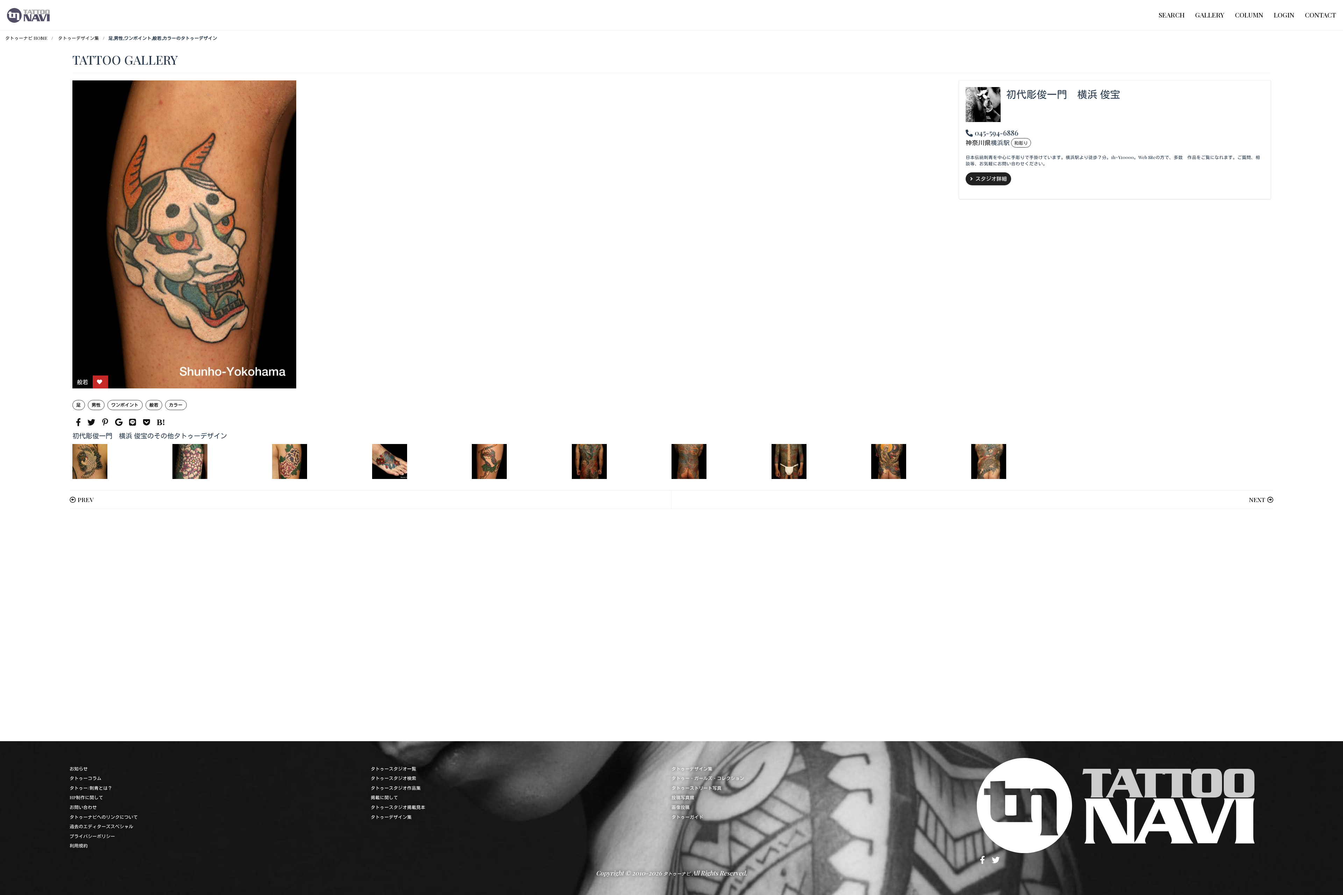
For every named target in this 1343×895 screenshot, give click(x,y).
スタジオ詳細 (991, 178)
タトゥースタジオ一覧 (393, 769)
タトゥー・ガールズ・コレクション (708, 778)
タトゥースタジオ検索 (393, 778)
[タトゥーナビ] (28, 15)
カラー (176, 405)
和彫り (1021, 143)
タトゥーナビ (676, 873)
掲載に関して (384, 797)
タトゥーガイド (687, 817)
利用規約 (79, 846)
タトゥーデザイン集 (78, 38)
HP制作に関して (86, 797)
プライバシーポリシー (92, 836)
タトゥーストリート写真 (697, 788)
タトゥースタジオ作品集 (396, 788)
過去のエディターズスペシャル (101, 826)
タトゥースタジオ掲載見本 (398, 807)
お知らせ (79, 769)
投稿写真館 (683, 797)
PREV (85, 499)
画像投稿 (681, 807)
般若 (153, 405)
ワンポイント (124, 405)
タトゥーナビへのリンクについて (104, 817)
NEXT (1257, 499)
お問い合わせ (83, 807)
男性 (96, 405)
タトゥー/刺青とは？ (91, 788)
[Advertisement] (282, 625)
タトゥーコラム (85, 778)
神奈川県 (978, 142)
